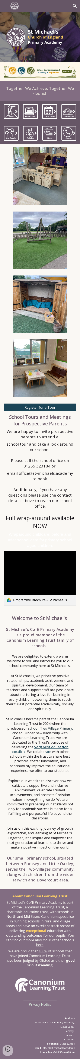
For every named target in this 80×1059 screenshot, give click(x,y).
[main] (40, 90)
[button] (5, 6)
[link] (40, 578)
